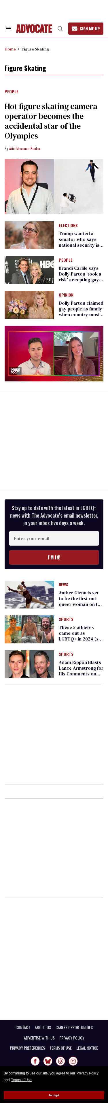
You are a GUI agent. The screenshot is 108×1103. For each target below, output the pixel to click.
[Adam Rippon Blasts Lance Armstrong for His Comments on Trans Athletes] (29, 664)
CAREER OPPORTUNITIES (74, 1027)
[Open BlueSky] (47, 1061)
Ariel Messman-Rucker (24, 148)
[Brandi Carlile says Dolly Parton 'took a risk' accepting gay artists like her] (29, 270)
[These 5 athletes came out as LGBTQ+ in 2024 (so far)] (29, 629)
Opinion (66, 295)
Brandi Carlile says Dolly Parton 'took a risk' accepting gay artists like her (80, 277)
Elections (68, 225)
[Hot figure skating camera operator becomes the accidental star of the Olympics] (54, 187)
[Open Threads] (60, 1061)
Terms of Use (21, 1080)
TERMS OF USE (61, 1048)
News (63, 584)
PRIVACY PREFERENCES (27, 1048)
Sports (66, 619)
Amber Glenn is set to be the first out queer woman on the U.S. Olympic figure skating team (81, 604)
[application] (54, 353)
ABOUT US (43, 1027)
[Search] (60, 28)
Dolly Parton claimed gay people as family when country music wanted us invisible (81, 311)
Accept (54, 1095)
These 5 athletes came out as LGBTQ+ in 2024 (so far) (80, 636)
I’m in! (54, 557)
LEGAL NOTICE (87, 1048)
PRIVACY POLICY (71, 1038)
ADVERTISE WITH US (39, 1038)
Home (10, 49)
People (11, 91)
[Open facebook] (35, 1061)
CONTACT (23, 1027)
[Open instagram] (73, 1061)
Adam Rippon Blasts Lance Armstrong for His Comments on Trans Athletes (81, 671)
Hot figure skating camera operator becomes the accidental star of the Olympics (51, 121)
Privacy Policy (87, 1073)
